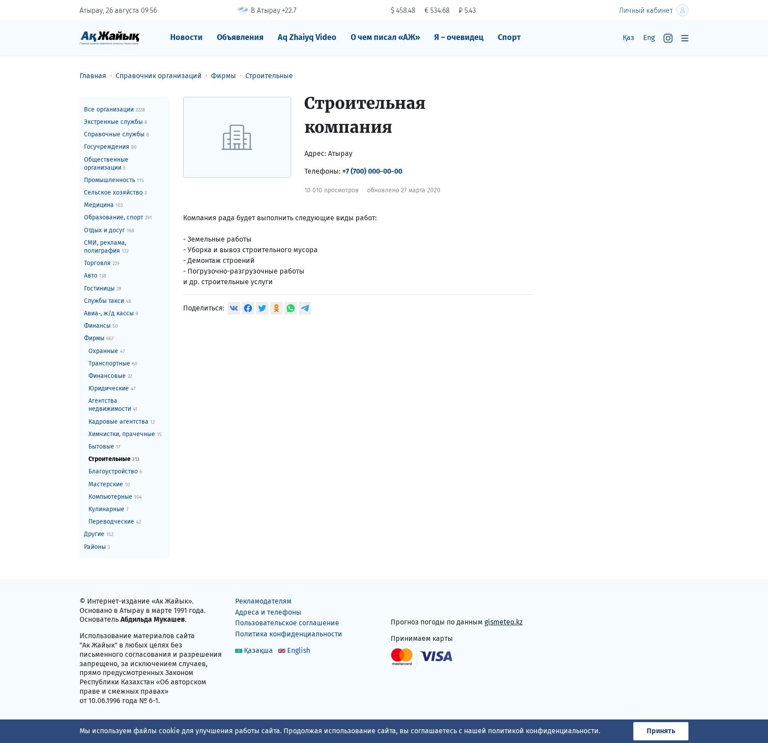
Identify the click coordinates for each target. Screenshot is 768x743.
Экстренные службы (115, 122)
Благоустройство (115, 471)
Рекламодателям (263, 601)
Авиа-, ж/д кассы (111, 313)
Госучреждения (110, 147)
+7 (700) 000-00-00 (372, 171)
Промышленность (114, 180)
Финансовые (110, 376)
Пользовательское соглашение (287, 623)
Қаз (628, 37)
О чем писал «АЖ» (385, 37)
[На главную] (110, 37)
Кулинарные (108, 509)
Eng (649, 37)
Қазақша (258, 650)
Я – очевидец (459, 37)
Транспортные (112, 363)
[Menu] (684, 38)
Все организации (114, 109)
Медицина (103, 205)
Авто (95, 275)
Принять (661, 731)
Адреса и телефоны (268, 612)
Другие (98, 534)
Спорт (509, 37)
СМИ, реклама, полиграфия (106, 246)
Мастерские (109, 484)
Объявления (240, 37)
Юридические (112, 388)
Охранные (106, 351)
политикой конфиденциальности (543, 731)
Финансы (101, 326)
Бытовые (104, 446)
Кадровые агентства (121, 421)
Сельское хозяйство (115, 192)
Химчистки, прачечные (125, 434)
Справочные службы (116, 134)
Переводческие (114, 521)
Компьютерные (115, 497)
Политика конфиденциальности (288, 634)
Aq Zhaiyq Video (307, 37)
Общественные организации (106, 163)
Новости (186, 37)
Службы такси (107, 301)
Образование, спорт (118, 217)
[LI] (410, 603)
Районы (97, 547)
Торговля (102, 263)
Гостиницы (102, 288)
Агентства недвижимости (112, 405)
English (298, 650)
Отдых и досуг (109, 230)
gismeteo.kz (503, 622)
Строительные (114, 459)
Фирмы (99, 338)
